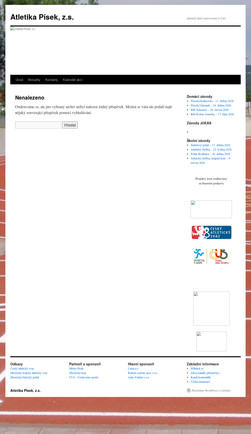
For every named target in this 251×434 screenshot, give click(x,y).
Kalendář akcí (73, 79)
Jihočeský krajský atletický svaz (28, 373)
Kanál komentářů (201, 377)
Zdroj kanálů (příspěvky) (205, 373)
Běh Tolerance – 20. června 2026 (210, 110)
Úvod (19, 79)
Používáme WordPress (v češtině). (211, 390)
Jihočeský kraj (77, 373)
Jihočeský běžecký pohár (24, 377)
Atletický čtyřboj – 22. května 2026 (211, 149)
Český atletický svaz (22, 368)
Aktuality (34, 79)
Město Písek (76, 368)
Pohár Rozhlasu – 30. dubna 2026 (210, 154)
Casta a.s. (133, 368)
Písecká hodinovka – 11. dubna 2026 (212, 101)
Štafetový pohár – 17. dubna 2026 (210, 145)
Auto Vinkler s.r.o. (139, 377)
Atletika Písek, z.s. (42, 16)
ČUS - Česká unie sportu (83, 377)
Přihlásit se (197, 368)
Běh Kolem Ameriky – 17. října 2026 (212, 114)
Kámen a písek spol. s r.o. (143, 373)
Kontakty (51, 79)
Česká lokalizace (200, 381)
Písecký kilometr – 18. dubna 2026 (211, 105)
